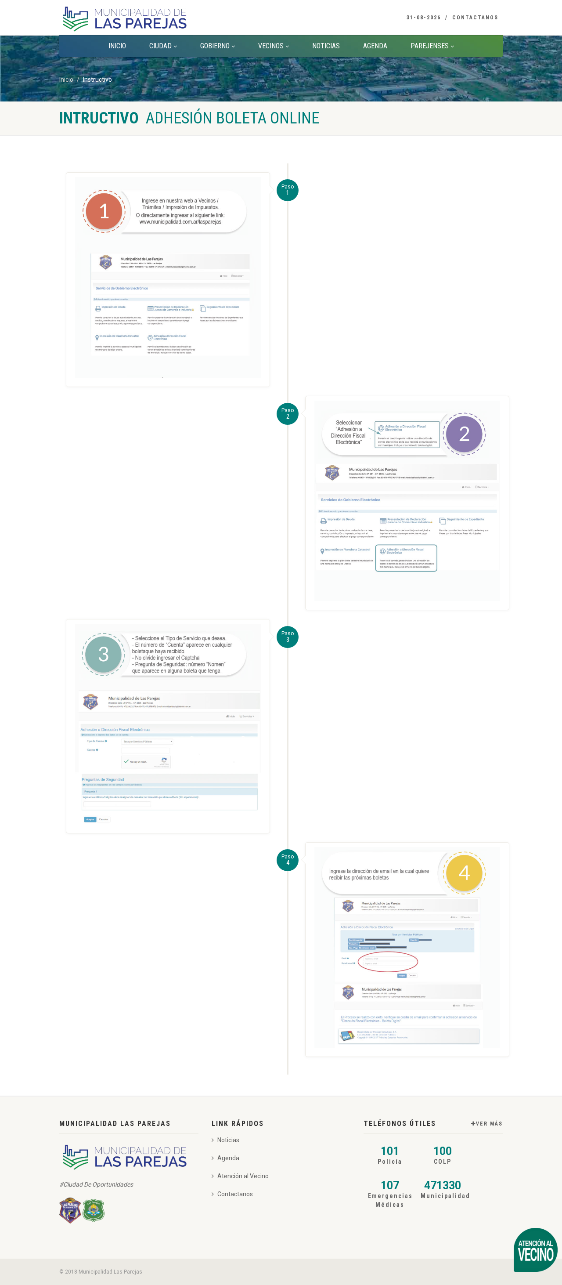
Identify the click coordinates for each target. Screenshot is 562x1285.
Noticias (326, 46)
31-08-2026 (424, 17)
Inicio (117, 46)
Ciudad (160, 46)
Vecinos (271, 46)
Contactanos (475, 17)
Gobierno (215, 46)
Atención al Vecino (243, 1176)
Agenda (375, 46)
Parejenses (430, 46)
